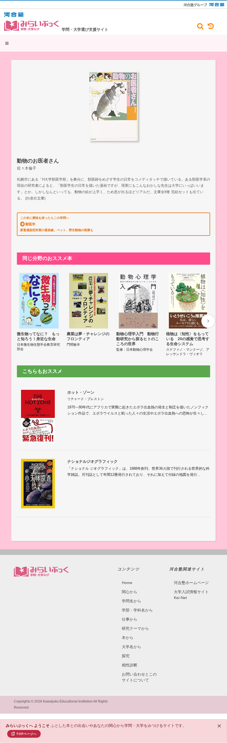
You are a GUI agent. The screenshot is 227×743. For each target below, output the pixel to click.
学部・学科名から (137, 610)
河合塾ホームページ (191, 582)
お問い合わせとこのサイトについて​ (139, 677)
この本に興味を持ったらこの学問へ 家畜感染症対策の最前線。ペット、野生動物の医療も (56, 224)
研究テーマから (135, 628)
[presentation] (208, 321)
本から (127, 637)
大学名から (131, 647)
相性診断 (129, 665)
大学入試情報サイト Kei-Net (191, 595)
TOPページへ (26, 734)
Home (127, 582)
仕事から (129, 619)
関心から (129, 592)
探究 (126, 656)
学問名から (131, 601)
